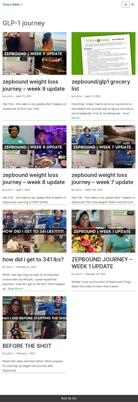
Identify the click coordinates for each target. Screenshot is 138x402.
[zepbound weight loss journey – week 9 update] (34, 53)
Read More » (16, 288)
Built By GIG (69, 398)
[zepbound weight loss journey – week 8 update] (34, 146)
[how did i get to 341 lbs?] (34, 231)
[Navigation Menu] (126, 4)
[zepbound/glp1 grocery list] (103, 53)
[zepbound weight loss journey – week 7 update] (103, 146)
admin (9, 96)
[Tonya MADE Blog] (13, 4)
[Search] (132, 4)
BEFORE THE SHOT (27, 346)
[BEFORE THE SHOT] (34, 317)
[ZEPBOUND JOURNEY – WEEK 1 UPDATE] (103, 231)
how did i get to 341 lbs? (33, 259)
